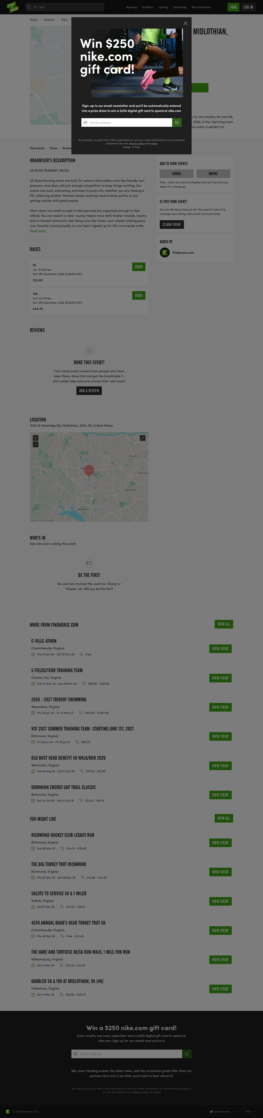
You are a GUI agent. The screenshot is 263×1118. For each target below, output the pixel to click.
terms (154, 143)
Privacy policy (137, 143)
